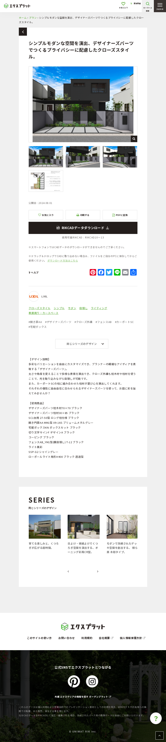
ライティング (99, 308)
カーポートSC (124, 322)
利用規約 (87, 638)
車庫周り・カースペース (43, 313)
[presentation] (68, 571)
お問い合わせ (66, 638)
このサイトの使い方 (39, 638)
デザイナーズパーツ (58, 322)
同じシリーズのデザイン (82, 344)
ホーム (23, 17)
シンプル (59, 308)
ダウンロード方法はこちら (62, 260)
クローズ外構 (83, 322)
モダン (72, 308)
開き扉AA (35, 322)
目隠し (83, 308)
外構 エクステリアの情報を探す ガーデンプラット (81, 696)
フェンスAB (104, 322)
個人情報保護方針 (131, 638)
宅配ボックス (38, 327)
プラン (33, 17)
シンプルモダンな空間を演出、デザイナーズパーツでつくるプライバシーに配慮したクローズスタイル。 (83, 228)
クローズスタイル (39, 308)
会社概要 (105, 638)
